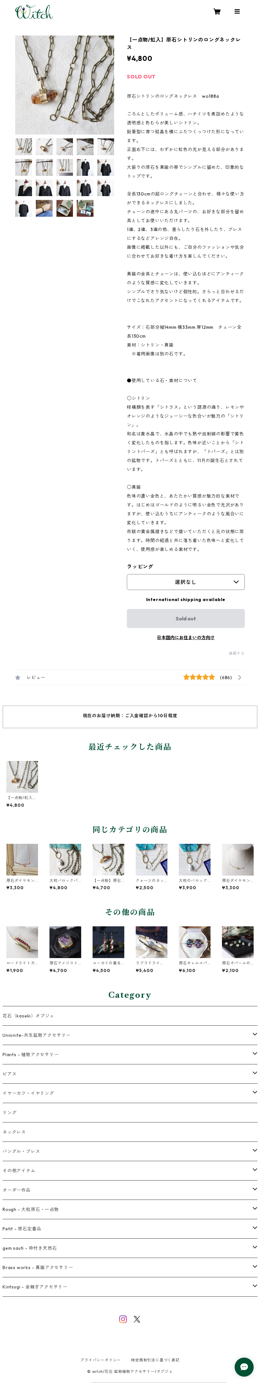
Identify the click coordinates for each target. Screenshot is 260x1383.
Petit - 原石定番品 (22, 1229)
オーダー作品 (17, 1190)
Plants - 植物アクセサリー (31, 1054)
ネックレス (14, 1132)
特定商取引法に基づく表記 (155, 1360)
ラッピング (140, 566)
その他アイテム (19, 1171)
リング (9, 1112)
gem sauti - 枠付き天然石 (30, 1248)
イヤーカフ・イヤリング (28, 1093)
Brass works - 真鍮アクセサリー (38, 1267)
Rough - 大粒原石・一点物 (31, 1209)
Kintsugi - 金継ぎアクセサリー (35, 1287)
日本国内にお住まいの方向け (186, 637)
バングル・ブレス (21, 1151)
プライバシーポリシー (100, 1360)
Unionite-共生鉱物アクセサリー (37, 1035)
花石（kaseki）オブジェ (28, 1016)
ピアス (9, 1074)
